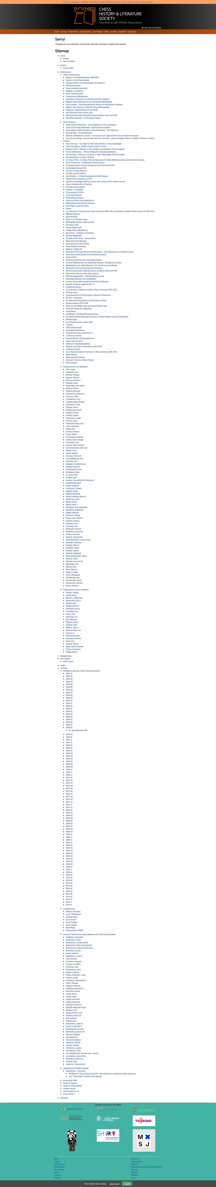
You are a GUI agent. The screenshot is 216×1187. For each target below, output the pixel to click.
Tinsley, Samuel (72, 1045)
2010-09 (69, 896)
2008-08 (69, 829)
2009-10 (69, 867)
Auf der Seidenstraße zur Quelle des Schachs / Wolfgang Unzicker (94, 262)
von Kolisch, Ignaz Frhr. (76, 1056)
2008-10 (69, 834)
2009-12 (69, 872)
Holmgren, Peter (73, 472)
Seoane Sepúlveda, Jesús (76, 556)
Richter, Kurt (71, 1021)
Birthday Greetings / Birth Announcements (81, 671)
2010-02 (69, 877)
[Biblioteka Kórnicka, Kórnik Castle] (144, 1112)
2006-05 (69, 756)
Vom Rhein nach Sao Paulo (77, 206)
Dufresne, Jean (72, 967)
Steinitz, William (73, 1034)
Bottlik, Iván (71, 603)
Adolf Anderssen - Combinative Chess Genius (85, 162)
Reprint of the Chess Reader (77, 80)
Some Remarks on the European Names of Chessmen (88, 295)
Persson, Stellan (72, 520)
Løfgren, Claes (72, 491)
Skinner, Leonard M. (74, 561)
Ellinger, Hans (72, 407)
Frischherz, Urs (72, 442)
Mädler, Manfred (73, 493)
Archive (113, 31)
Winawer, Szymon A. (75, 1058)
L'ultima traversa (73, 349)
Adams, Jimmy (72, 592)
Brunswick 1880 (70, 1080)
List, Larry (70, 633)
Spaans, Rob (71, 566)
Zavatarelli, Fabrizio (74, 583)
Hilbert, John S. (72, 627)
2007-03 (69, 783)
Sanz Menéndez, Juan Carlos (78, 539)
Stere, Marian (71, 569)
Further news (71, 292)
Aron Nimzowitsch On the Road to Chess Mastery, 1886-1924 (91, 352)
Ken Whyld (70, 927)
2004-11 (69, 703)
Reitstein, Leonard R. (74, 531)
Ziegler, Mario (71, 652)
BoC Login (69, 661)
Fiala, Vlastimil (72, 426)
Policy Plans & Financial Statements (102, 2)
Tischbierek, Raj (72, 577)
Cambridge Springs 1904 (76, 168)
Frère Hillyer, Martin (74, 437)
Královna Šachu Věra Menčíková (80, 200)
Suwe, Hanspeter (73, 575)
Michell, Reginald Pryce (76, 1007)
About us (66, 2)
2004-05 (69, 687)
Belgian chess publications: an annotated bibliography (89, 101)
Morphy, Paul (71, 1010)
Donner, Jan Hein (73, 964)
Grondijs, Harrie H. (74, 456)
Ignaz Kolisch (71, 216)
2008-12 (69, 839)
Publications (73, 31)
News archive (69, 61)
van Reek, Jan (72, 526)
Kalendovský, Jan (73, 630)
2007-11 (69, 804)
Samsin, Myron (72, 643)
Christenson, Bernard (75, 393)
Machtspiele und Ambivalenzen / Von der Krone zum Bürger (91, 265)
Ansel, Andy (71, 595)
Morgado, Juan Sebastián (76, 507)
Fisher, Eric (70, 429)
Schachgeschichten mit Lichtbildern (81, 279)
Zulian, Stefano (72, 585)
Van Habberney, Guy (74, 458)
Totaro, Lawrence (73, 649)
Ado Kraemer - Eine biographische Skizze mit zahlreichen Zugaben (94, 104)
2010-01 (69, 875)
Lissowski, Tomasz (74, 488)
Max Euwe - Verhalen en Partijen (80, 233)
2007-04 (69, 785)
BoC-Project (98, 31)
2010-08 (69, 894)
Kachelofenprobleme (74, 197)
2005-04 (69, 716)
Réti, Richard (71, 1018)
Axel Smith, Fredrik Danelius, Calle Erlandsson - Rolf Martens (92, 130)
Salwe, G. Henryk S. (74, 1026)
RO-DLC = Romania (74, 297)
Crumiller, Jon (72, 611)
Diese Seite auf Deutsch (152, 28)
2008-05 (69, 821)
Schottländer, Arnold (75, 1029)
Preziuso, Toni (72, 523)
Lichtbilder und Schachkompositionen (82, 314)
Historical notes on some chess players (82, 273)
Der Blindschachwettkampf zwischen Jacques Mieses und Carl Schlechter (97, 316)
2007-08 (69, 796)
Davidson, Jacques (74, 961)
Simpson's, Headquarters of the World (82, 110)
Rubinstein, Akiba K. (74, 1023)
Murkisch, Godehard (74, 510)
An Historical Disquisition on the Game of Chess (86, 300)
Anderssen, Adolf (73, 940)
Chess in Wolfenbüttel (72, 1085)
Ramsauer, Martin (73, 638)
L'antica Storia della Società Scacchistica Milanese (87, 281)
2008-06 (69, 823)
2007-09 (69, 799)
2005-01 (69, 708)
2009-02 (69, 845)
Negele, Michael (72, 512)
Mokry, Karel (71, 502)
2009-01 (69, 842)
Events (64, 31)
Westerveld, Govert (74, 580)
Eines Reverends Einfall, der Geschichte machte (86, 254)
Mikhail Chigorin (73, 214)
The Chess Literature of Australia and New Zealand (87, 99)
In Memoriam (69, 908)
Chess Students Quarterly (76, 88)
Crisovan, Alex (72, 396)
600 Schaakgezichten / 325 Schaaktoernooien (85, 276)
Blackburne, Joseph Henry (77, 942)
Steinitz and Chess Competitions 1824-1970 (84, 346)
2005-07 (69, 725)
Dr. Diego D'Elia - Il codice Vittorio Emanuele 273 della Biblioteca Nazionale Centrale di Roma (105, 160)
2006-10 (69, 769)
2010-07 (69, 891)
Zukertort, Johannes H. (75, 1064)
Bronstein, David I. (73, 950)
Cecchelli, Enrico (73, 608)
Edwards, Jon (72, 616)
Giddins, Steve (72, 622)
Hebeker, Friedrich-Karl (76, 464)
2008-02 (69, 812)
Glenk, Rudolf (71, 453)
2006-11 (69, 772)
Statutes (85, 2)
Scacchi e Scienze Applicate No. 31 (80, 284)
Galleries (122, 31)
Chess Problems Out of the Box (79, 184)
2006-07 (69, 761)
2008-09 (69, 831)
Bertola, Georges (72, 375)
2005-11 (69, 739)
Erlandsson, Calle (73, 418)
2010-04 (69, 883)
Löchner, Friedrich (73, 1004)
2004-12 (69, 706)
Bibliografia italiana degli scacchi (80, 222)
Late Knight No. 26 (71, 1091)
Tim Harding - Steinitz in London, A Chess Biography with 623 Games (95, 154)
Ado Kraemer (71, 362)
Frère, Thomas (72, 983)
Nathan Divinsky (73, 911)
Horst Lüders (71, 925)
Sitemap (144, 2)
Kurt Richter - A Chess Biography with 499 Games (87, 176)
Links (106, 31)
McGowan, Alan (72, 499)
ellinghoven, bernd (74, 410)
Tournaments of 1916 (75, 192)
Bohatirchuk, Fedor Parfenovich (79, 948)
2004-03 (69, 681)
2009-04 (69, 850)
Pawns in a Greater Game (76, 219)
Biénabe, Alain (72, 383)
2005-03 (69, 714)
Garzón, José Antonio (75, 445)
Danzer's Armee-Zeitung (76, 170)
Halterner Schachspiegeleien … (79, 343)
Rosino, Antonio (73, 534)
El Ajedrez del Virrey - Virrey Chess (81, 238)
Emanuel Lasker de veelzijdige (78, 308)
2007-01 (69, 777)
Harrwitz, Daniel (73, 991)
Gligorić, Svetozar (73, 985)
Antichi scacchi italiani (76, 173)
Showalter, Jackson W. (75, 1031)
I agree (127, 1183)
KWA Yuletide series (74, 93)
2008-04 (69, 818)
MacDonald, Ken (73, 635)
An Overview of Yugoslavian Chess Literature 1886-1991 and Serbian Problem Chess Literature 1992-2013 (110, 211)
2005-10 (69, 737)
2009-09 (69, 864)
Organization (75, 2)
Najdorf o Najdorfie (74, 249)
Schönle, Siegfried (73, 553)
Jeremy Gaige (71, 917)
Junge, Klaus (71, 994)
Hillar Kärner (71, 354)
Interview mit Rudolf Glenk (77, 243)
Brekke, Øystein (72, 606)
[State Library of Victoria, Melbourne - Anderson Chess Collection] (108, 1122)
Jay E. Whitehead (73, 914)
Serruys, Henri (72, 558)
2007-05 (69, 788)
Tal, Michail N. (72, 1037)
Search (133, 31)
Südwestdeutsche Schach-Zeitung (80, 203)
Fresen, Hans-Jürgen (75, 439)
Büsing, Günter (72, 388)
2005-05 (69, 719)
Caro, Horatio (71, 958)
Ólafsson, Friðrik (73, 515)
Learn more (114, 1183)
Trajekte (69, 325)
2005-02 (69, 711)
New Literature (69, 122)
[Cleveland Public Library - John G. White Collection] (72, 1110)
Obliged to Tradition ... (75, 91)
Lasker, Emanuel (73, 1002)
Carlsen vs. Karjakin (74, 189)
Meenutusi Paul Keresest (76, 241)
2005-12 (69, 742)
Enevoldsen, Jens (73, 969)
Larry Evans (71, 919)
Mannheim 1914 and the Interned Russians (84, 268)
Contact (137, 2)
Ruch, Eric (70, 641)
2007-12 (69, 807)
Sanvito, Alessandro (74, 537)
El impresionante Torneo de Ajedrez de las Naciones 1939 (90, 165)
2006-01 (69, 745)
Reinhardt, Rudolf (73, 529)
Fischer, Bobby (72, 977)
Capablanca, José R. (74, 956)
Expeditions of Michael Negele (76, 1068)
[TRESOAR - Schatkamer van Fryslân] (144, 1125)
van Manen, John (73, 1050)
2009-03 (69, 848)
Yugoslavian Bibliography (77, 96)
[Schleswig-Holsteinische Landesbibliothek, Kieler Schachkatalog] (108, 1141)
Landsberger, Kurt (73, 483)
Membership (85, 31)
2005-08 (69, 727)
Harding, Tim (71, 461)
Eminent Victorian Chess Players (80, 360)
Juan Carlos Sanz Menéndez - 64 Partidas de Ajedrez (88, 127)
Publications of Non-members (76, 589)
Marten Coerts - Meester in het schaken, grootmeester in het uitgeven (95, 149)
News (57, 31)
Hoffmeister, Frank (74, 469)
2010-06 (69, 888)
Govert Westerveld (73, 227)
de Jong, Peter (72, 475)
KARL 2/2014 (71, 257)
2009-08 (69, 861)
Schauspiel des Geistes (75, 357)
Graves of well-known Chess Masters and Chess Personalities (89, 934)
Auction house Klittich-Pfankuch (80, 480)
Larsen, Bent (71, 996)
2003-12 (69, 673)
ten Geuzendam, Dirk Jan (76, 448)
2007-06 (69, 791)
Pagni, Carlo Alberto (74, 518)
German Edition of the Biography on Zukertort (85, 83)
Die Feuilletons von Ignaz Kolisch (80, 157)
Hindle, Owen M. (73, 466)
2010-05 (69, 885)
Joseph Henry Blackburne (77, 230)
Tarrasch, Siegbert (73, 1040)
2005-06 (69, 722)
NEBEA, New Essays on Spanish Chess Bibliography (87, 107)
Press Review (68, 1094)
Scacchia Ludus (72, 224)
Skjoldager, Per (72, 564)
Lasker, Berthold (73, 999)
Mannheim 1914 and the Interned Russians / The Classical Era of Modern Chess (99, 252)
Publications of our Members (75, 366)
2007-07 (69, 794)
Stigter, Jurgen (72, 572)
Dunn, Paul (70, 614)
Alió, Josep (70, 369)
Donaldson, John (73, 404)
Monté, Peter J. (72, 504)
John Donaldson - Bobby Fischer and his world (86, 146)
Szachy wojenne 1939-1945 (77, 303)
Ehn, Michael (71, 619)
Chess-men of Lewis (74, 341)
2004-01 (69, 676)
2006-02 (69, 748)
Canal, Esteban (72, 953)
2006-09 (69, 767)
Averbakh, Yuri (72, 372)
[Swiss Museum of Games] (144, 1151)
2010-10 (69, 899)
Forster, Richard (72, 431)
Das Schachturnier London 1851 (79, 112)
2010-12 (69, 904)
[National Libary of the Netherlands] (72, 1119)
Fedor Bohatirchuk (74, 327)
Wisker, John (71, 1061)
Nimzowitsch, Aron (74, 1013)
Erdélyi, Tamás (72, 415)
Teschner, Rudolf (73, 1042)
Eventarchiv (68, 68)
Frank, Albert (71, 434)
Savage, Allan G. (72, 545)
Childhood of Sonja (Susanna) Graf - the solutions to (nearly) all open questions (102, 1073)
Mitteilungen (71, 319)
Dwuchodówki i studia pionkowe (80, 338)
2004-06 (69, 689)
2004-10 (69, 700)
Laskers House (69, 1088)
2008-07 (69, 826)
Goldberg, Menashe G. (75, 988)
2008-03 (69, 815)
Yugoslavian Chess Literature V (79, 333)
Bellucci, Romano (73, 380)
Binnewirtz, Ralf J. (74, 600)
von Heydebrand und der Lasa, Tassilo (82, 1053)
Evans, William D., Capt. (76, 975)
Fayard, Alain (71, 420)
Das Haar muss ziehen (75, 187)
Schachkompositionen (75, 330)
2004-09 (69, 698)
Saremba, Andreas (73, 542)
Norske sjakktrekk (74, 235)
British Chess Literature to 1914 (79, 179)
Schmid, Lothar (72, 550)
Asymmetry (71, 311)
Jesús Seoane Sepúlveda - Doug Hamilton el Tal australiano (91, 124)
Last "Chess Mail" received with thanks (85, 1076)
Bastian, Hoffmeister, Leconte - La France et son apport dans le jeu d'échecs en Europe (102, 135)
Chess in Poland (70, 1083)
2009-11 (69, 869)
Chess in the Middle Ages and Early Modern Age (86, 306)
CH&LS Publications (71, 74)
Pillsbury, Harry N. (73, 1015)
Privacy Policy (121, 2)
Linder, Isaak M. (72, 485)
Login (151, 2)
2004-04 (69, 684)
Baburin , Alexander (74, 598)
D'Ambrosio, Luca (73, 399)
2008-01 (69, 810)
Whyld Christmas (73, 85)
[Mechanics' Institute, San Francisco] (108, 1110)
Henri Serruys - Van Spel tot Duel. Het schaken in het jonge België (93, 143)
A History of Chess (73, 335)
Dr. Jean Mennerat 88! (78, 730)
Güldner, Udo (71, 625)
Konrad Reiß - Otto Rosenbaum (79, 133)
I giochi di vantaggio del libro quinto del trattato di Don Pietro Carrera (95, 181)
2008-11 (69, 837)
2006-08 (69, 764)
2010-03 (69, 880)
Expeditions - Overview (76, 1071)
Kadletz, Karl (71, 477)
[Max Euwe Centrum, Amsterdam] (72, 1151)
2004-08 (69, 695)
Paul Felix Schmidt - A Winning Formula (83, 118)
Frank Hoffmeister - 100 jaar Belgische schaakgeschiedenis (91, 151)
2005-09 (69, 734)
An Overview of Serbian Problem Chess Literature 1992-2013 (91, 289)
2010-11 (69, 902)
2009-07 (69, 858)
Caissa (68, 208)
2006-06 (69, 758)
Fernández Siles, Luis (75, 423)
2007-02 (69, 780)
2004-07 (69, 692)
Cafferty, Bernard (73, 391)
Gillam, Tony (71, 450)
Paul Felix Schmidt (74, 195)
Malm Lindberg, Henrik (76, 496)
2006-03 (69, 750)
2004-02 (69, 679)
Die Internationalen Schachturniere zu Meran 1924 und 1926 (91, 115)
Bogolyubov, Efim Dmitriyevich (79, 945)
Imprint (130, 2)
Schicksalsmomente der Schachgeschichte (84, 260)
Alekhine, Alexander (74, 937)
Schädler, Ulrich (72, 548)
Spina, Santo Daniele (74, 646)
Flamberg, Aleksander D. (76, 980)
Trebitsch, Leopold (73, 1048)
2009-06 (69, 856)
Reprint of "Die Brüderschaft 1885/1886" (82, 77)
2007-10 (69, 802)
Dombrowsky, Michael (75, 402)
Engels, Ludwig (72, 972)
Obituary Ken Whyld (74, 930)
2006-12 (69, 775)
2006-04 (69, 753)
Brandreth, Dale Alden (75, 385)
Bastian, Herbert (73, 377)
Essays (66, 58)
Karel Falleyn (71, 922)
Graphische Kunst (73, 287)
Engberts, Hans (72, 412)
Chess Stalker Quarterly (76, 246)
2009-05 (69, 853)
